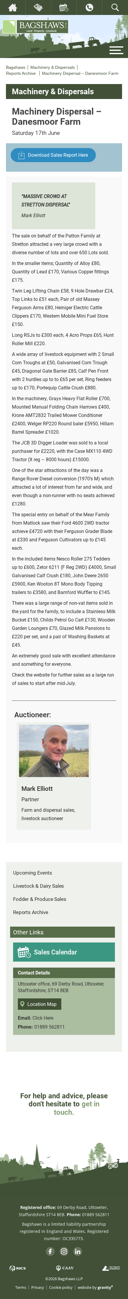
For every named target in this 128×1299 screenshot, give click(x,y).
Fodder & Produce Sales (39, 899)
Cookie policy (61, 1287)
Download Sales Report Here (58, 155)
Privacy (37, 1287)
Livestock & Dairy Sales (38, 885)
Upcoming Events (32, 872)
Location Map (42, 1004)
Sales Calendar (55, 952)
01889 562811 (49, 1027)
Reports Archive (30, 912)
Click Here (42, 1018)
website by (95, 1287)
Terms (20, 1287)
